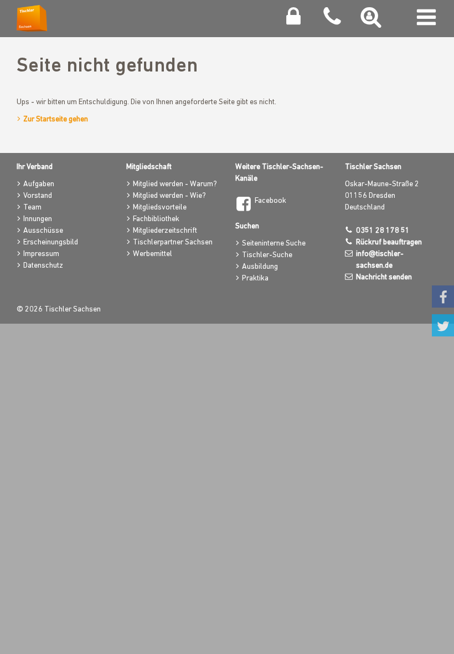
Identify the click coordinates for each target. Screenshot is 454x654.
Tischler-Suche (267, 255)
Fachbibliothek (156, 219)
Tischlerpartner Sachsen (173, 242)
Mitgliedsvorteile (160, 207)
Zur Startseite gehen (55, 119)
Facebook (270, 201)
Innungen (37, 219)
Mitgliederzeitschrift (165, 231)
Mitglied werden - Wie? (169, 196)
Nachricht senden (384, 277)
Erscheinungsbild (50, 242)
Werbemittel (152, 254)
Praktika (255, 278)
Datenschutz (43, 266)
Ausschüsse (43, 231)
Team (32, 207)
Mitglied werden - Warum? (175, 184)
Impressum (41, 254)
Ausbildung (260, 267)
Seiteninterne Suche (274, 243)
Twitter (443, 325)
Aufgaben (38, 184)
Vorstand (37, 196)
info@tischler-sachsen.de (380, 260)
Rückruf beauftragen (389, 242)
